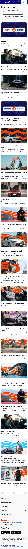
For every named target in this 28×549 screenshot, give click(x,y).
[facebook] (2, 528)
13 (11, 493)
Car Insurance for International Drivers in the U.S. (13, 92)
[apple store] (5, 532)
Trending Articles (6, 502)
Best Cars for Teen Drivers (8, 431)
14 (14, 493)
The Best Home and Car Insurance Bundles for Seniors (14, 173)
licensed (17, 522)
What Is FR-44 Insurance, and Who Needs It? (13, 224)
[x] (5, 528)
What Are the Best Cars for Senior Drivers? (13, 303)
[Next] (25, 493)
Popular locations (6, 514)
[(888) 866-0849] (18, 2)
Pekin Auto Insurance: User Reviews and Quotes (12, 146)
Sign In (24, 2)
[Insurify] (8, 2)
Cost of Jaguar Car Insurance (9, 199)
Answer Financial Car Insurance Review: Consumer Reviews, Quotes (12, 457)
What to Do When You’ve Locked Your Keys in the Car (14, 329)
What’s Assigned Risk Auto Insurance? (11, 406)
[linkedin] (12, 528)
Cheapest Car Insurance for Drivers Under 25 (13, 67)
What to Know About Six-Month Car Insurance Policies (11, 277)
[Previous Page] (2, 493)
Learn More (4, 506)
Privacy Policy (11, 546)
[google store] (16, 532)
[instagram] (9, 528)
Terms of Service (4, 546)
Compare (3, 498)
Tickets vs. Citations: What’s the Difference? (13, 483)
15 (16, 493)
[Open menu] (2, 2)
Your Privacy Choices (19, 546)
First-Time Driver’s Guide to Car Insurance (12, 381)
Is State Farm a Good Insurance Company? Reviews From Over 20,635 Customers (13, 250)
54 (21, 493)
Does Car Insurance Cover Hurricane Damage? (14, 355)
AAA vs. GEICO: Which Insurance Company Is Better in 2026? (14, 40)
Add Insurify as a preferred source (14, 16)
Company (4, 510)
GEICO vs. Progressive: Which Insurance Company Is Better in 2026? (12, 119)
